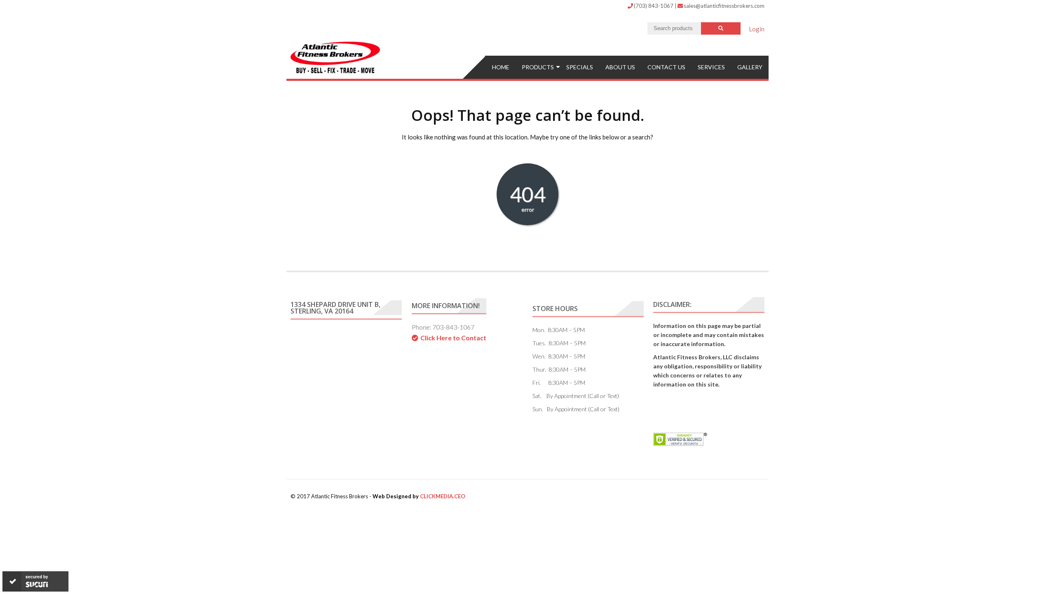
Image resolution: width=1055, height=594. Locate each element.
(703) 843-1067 (654, 5)
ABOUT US (620, 67)
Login (756, 29)
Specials (579, 67)
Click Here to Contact (453, 338)
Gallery (749, 67)
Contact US (666, 67)
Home (500, 67)
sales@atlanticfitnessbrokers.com (724, 5)
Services (711, 67)
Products (538, 67)
